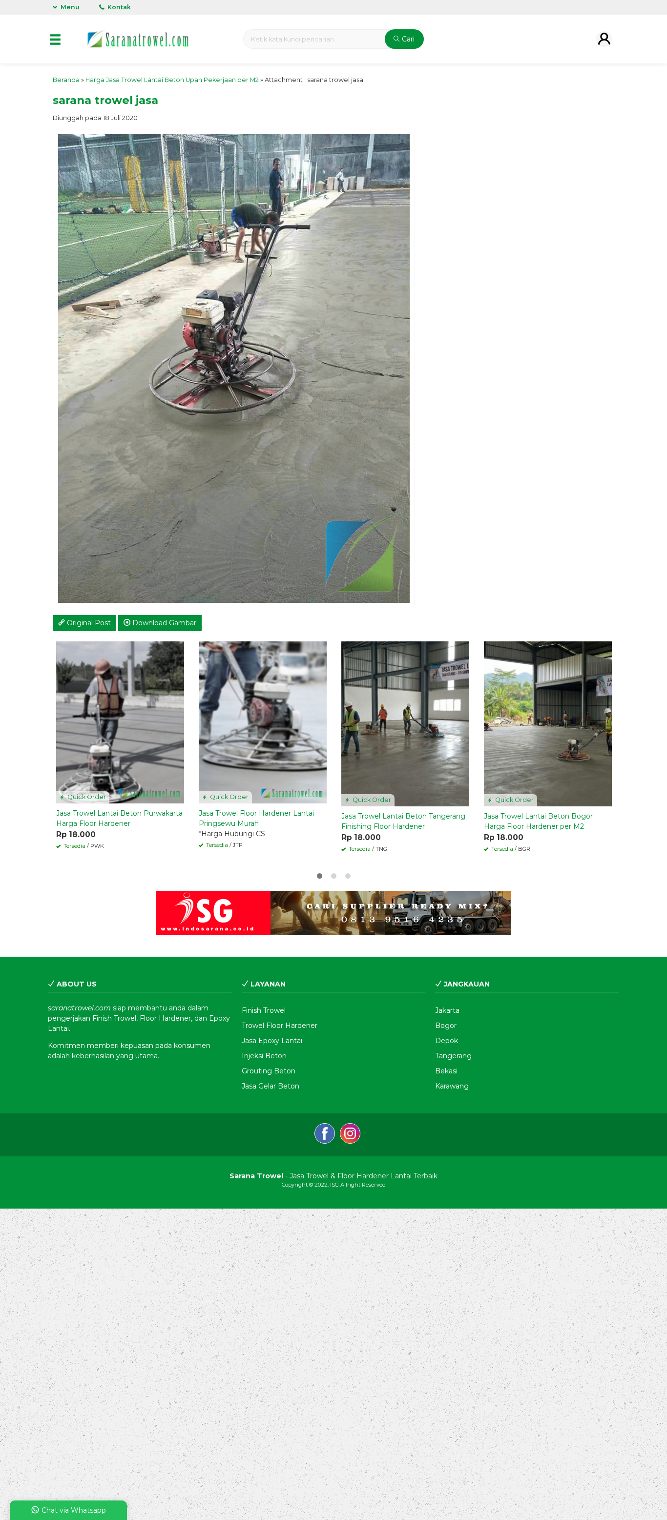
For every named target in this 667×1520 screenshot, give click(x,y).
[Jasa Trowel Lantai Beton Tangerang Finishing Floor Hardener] (405, 723)
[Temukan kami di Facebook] (324, 1135)
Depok (446, 1040)
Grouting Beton (268, 1071)
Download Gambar (163, 622)
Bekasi (446, 1071)
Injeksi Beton (264, 1055)
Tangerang (453, 1055)
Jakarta (447, 1010)
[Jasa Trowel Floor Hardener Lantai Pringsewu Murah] (263, 722)
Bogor (446, 1025)
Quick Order (86, 797)
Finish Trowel (264, 1010)
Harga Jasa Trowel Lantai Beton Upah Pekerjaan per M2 (172, 79)
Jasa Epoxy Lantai (272, 1040)
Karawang (452, 1086)
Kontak (118, 7)
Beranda (66, 79)
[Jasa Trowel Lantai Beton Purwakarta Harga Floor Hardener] (120, 722)
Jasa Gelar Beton (270, 1086)
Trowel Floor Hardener (279, 1025)
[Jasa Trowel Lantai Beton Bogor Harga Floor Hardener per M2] (548, 723)
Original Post (88, 622)
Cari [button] (407, 39)
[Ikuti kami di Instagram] (350, 1135)
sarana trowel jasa (105, 100)
